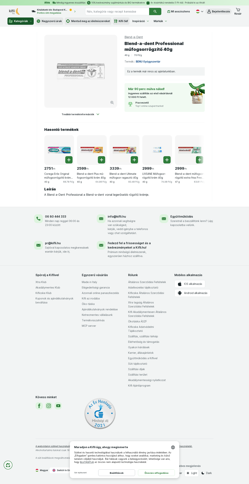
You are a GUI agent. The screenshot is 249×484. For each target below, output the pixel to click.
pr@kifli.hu (53, 243)
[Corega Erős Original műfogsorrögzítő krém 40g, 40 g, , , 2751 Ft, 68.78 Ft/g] (59, 150)
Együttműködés (181, 216)
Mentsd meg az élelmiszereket (90, 21)
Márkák (158, 21)
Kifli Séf (123, 21)
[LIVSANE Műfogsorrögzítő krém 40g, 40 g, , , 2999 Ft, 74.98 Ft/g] (157, 150)
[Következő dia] (197, 148)
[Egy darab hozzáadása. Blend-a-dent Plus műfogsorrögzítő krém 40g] (101, 159)
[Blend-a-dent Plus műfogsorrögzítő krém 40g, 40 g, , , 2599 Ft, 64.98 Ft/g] (92, 150)
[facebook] (39, 405)
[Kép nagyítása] (112, 103)
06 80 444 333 (55, 216)
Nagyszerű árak (52, 21)
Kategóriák (21, 21)
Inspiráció (138, 21)
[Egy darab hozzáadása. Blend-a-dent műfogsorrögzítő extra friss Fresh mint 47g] (199, 159)
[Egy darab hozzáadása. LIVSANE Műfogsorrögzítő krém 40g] (167, 159)
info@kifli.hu (117, 216)
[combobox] (117, 11)
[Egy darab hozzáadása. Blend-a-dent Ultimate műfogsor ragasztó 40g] (134, 159)
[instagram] (48, 405)
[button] (218, 11)
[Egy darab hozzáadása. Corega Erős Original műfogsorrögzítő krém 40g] (69, 159)
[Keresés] (155, 11)
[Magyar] (199, 11)
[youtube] (58, 405)
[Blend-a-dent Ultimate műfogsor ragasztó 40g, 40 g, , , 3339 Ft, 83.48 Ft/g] (124, 150)
